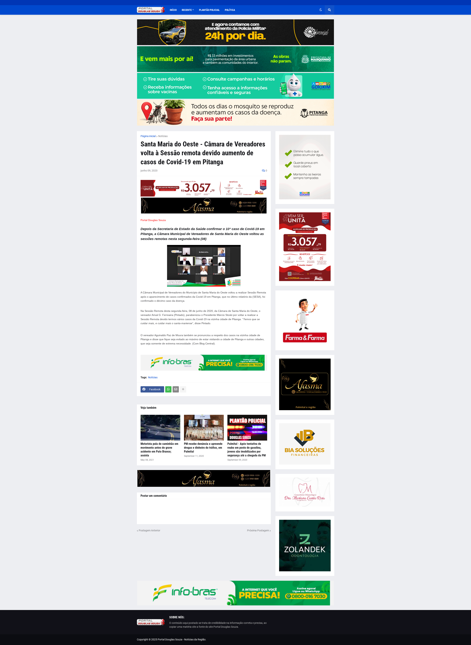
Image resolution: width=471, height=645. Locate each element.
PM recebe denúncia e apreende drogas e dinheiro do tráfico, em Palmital (203, 447)
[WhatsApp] (168, 389)
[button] (321, 10)
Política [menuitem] (230, 9)
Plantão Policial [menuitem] (209, 9)
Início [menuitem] (173, 9)
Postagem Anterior (149, 530)
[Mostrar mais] (183, 389)
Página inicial (148, 136)
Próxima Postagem (258, 530)
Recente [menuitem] (187, 9)
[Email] (176, 389)
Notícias (163, 136)
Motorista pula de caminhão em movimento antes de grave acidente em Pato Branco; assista (159, 449)
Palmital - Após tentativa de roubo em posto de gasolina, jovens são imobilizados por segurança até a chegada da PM (246, 449)
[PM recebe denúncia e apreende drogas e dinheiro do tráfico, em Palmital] (204, 428)
